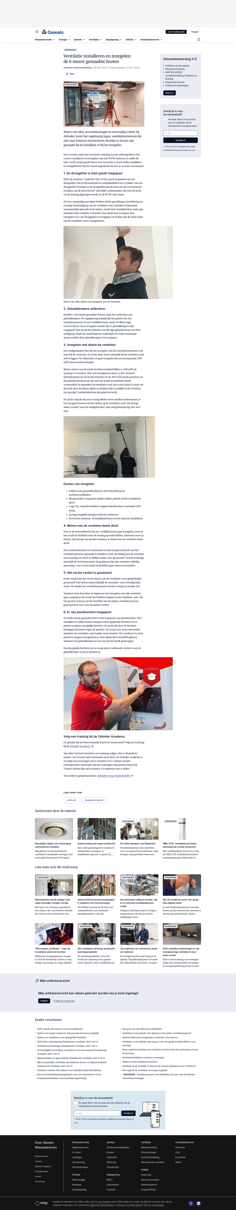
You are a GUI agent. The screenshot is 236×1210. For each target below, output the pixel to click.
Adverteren (40, 1181)
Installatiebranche (184, 1142)
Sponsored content (94, 800)
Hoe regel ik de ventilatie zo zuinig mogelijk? (145, 1070)
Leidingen (77, 1157)
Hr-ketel (76, 1152)
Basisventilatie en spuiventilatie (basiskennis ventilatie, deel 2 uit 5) (71, 1058)
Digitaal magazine (43, 1166)
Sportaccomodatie (150, 1179)
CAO (177, 1152)
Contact (38, 1161)
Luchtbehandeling (150, 1157)
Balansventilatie (149, 1147)
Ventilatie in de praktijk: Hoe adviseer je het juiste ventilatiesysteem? (156, 1033)
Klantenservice (41, 1156)
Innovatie (180, 1147)
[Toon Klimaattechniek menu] (54, 39)
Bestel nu (170, 93)
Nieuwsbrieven (46, 1147)
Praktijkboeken (41, 1171)
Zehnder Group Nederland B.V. (113, 775)
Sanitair (111, 1142)
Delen (72, 74)
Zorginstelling (148, 1189)
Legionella (112, 1157)
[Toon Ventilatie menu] (101, 39)
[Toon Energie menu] (69, 39)
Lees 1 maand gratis (176, 32)
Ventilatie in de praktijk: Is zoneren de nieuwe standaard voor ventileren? (159, 1066)
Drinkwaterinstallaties (118, 1147)
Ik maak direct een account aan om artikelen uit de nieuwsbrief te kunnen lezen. (182, 122)
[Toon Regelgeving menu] (121, 39)
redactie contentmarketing (77, 67)
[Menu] (37, 31)
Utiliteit (145, 1169)
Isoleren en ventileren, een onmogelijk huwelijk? (61, 1037)
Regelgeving (113, 1174)
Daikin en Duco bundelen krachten (139, 1061)
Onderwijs (146, 1174)
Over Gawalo (44, 1142)
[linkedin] (198, 1203)
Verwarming (78, 1162)
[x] (190, 1203)
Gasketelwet (113, 1184)
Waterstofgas (78, 1179)
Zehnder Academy (80, 746)
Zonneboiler (113, 1167)
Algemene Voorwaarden (102, 1205)
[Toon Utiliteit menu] (135, 39)
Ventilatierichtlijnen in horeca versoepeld (143, 1057)
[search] (199, 39)
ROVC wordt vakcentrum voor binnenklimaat (60, 1029)
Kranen (110, 1152)
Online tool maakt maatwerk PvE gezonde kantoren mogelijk (68, 1033)
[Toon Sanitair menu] (84, 39)
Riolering (111, 1162)
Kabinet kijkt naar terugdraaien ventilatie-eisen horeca (150, 1037)
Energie (76, 1174)
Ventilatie (71, 800)
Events (38, 1176)
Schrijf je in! (180, 140)
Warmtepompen (80, 1167)
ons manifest (104, 1201)
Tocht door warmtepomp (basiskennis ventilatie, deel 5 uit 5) (67, 1041)
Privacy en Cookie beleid (129, 1205)
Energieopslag (79, 1189)
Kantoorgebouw (149, 1184)
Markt (178, 1162)
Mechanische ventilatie (152, 1162)
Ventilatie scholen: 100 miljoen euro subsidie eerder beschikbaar (69, 1070)
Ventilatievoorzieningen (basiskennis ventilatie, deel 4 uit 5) (67, 1046)
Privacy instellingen (154, 1205)
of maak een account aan (64, 1001)
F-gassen (111, 1189)
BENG (110, 1179)
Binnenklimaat (148, 1152)
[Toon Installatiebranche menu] (161, 39)
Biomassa (77, 1184)
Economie (180, 1157)
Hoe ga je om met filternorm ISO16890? (142, 1029)
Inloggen (195, 32)
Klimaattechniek (80, 1142)
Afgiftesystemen (80, 1147)
